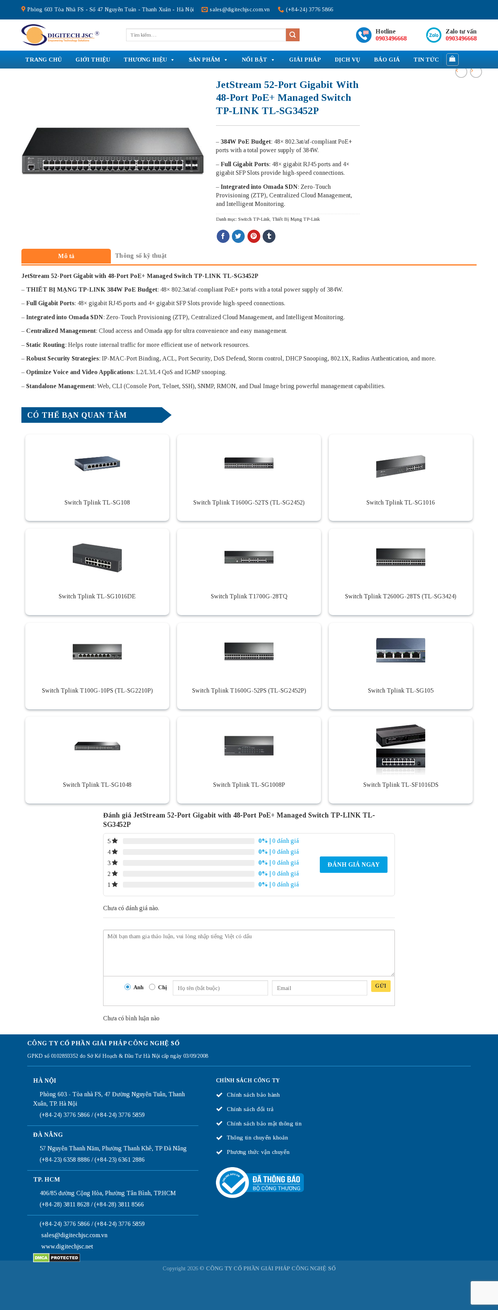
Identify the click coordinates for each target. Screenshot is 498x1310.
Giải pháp (305, 59)
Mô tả (66, 256)
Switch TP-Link (254, 219)
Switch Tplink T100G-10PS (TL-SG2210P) (97, 690)
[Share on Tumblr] (269, 236)
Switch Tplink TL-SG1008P (249, 784)
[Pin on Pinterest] (253, 236)
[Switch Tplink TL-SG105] (401, 652)
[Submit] (292, 35)
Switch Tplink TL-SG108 (97, 502)
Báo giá (387, 59)
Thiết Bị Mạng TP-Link (296, 219)
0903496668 (391, 38)
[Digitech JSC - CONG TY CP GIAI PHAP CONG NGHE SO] (60, 35)
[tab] (66, 256)
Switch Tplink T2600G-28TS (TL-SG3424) (400, 596)
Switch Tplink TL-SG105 (400, 690)
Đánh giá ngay (354, 864)
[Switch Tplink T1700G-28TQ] (249, 558)
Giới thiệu (92, 59)
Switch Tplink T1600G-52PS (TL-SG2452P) (249, 690)
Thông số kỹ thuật (141, 255)
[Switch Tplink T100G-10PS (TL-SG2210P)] (97, 652)
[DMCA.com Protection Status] (56, 1257)
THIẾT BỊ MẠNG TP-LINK (66, 289)
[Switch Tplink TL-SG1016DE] (97, 558)
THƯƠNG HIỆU (145, 59)
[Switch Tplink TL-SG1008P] (249, 746)
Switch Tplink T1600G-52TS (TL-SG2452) (249, 502)
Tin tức (426, 59)
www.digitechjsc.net (67, 1246)
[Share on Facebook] (223, 236)
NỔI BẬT (254, 59)
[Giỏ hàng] (452, 59)
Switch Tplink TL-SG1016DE (97, 596)
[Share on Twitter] (238, 236)
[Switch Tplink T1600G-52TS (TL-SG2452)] (249, 463)
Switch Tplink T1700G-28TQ (249, 596)
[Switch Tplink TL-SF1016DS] (401, 746)
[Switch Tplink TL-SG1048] (97, 746)
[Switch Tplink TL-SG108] (97, 463)
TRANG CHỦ (43, 59)
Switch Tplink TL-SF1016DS (400, 784)
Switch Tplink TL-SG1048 (97, 784)
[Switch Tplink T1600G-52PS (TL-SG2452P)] (249, 652)
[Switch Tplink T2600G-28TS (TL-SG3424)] (401, 558)
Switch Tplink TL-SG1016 (400, 502)
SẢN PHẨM (204, 59)
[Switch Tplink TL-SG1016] (401, 463)
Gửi (380, 986)
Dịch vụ (347, 59)
